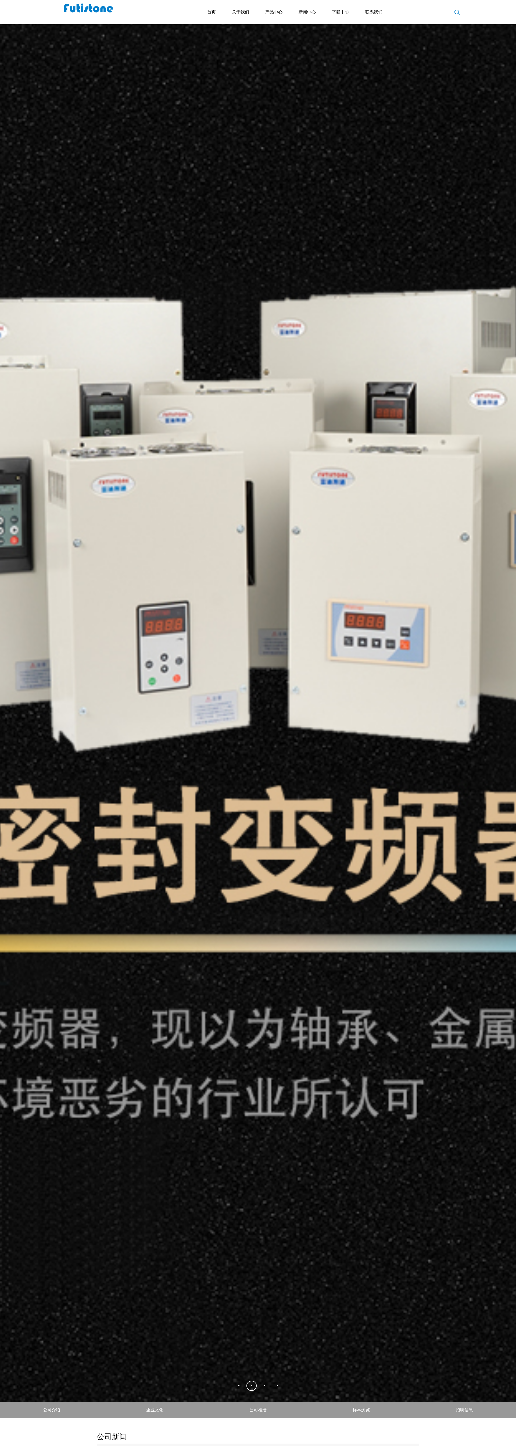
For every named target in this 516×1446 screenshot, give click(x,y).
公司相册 (258, 1429)
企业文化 (154, 1429)
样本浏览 (361, 1429)
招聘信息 (464, 1429)
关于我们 (240, 12)
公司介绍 (51, 1429)
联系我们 (373, 12)
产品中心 (273, 12)
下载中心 (340, 12)
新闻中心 (307, 12)
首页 (211, 12)
